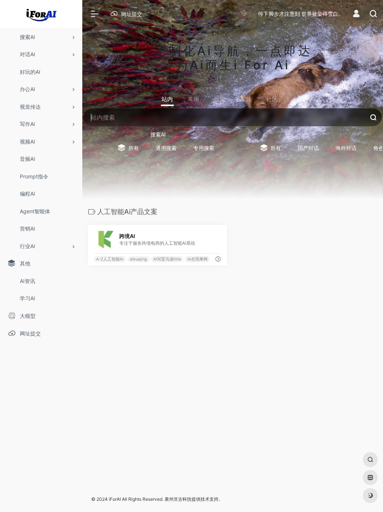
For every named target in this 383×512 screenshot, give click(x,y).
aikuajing (138, 259)
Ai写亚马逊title (167, 259)
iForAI (115, 499)
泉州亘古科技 (178, 499)
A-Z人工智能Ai (109, 259)
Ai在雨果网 (197, 259)
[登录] (356, 14)
